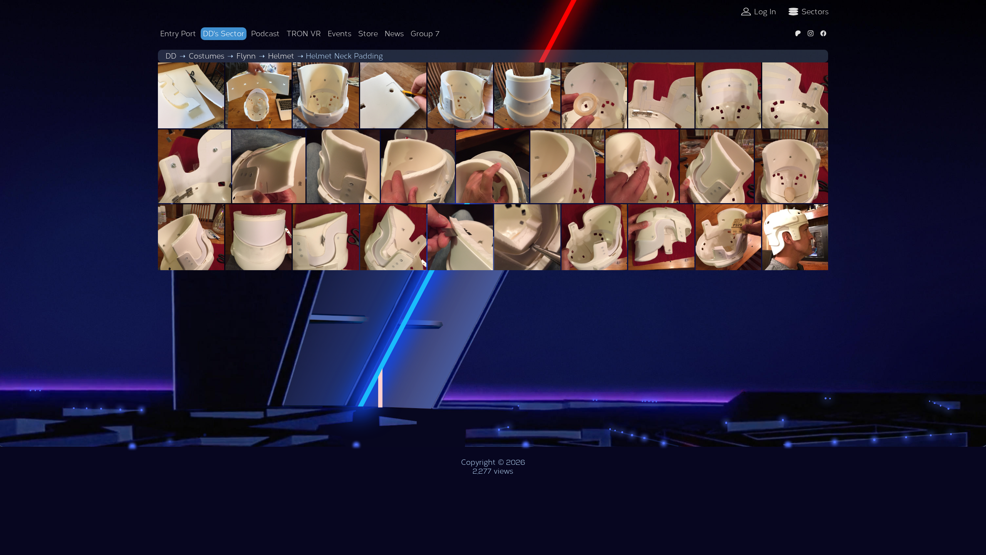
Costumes (206, 56)
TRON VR (304, 33)
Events (339, 33)
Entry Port (178, 33)
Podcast (265, 33)
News (394, 33)
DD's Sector (223, 33)
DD (171, 56)
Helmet (281, 56)
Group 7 (425, 33)
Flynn (246, 56)
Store (368, 33)
